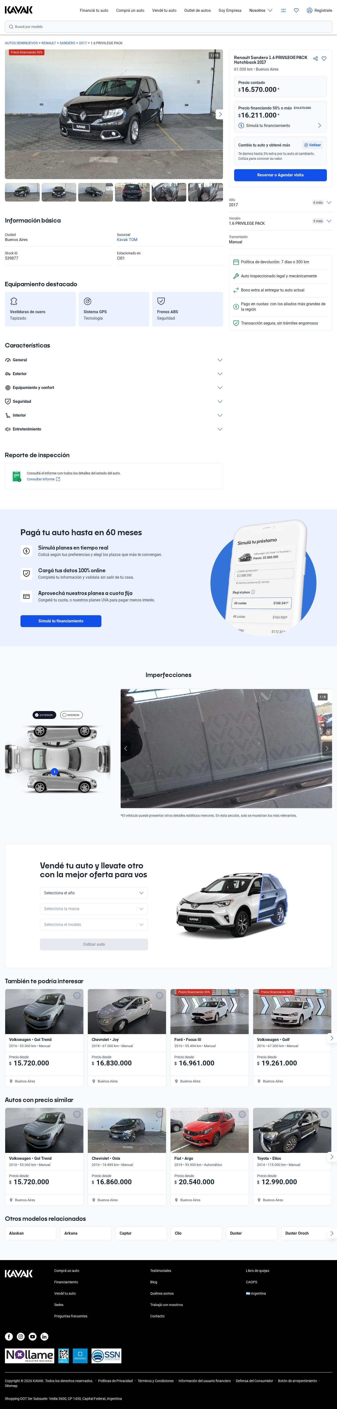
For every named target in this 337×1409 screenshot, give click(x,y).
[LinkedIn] (44, 1337)
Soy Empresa (230, 10)
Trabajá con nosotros (166, 1305)
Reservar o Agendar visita (280, 175)
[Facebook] (9, 1337)
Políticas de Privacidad (115, 1381)
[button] (312, 145)
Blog (153, 1282)
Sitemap (11, 1386)
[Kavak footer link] (19, 1294)
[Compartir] (315, 58)
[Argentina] (283, 10)
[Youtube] (33, 1337)
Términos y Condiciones (156, 1381)
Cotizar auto (94, 944)
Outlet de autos (197, 10)
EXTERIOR (46, 715)
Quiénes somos (162, 1293)
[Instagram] (21, 1337)
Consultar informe (41, 479)
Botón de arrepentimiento (297, 1381)
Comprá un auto (130, 10)
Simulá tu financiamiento (60, 621)
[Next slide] (220, 114)
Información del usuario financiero (205, 1381)
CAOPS (251, 1282)
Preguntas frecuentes (70, 1316)
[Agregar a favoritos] (324, 58)
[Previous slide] (7, 114)
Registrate (323, 10)
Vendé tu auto (164, 10)
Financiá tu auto (94, 10)
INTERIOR (73, 715)
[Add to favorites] (77, 996)
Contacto (157, 1316)
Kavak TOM (127, 239)
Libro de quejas (257, 1271)
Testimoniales (160, 1271)
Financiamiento (66, 1282)
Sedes (58, 1305)
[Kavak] (19, 10)
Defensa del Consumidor (254, 1381)
